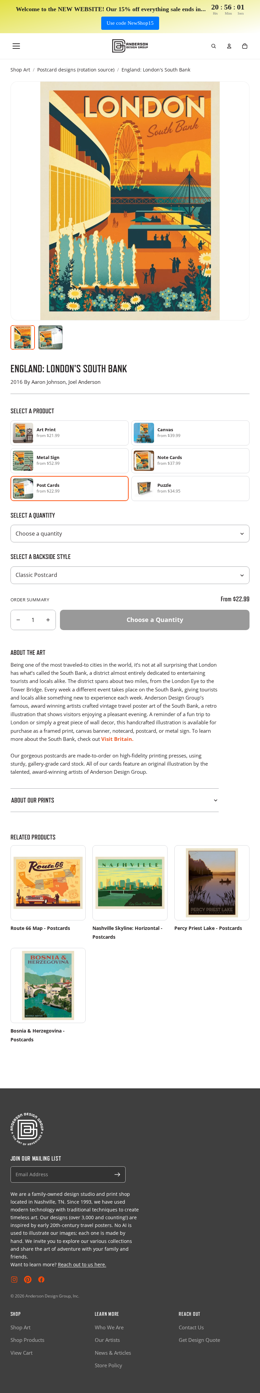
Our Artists (107, 1339)
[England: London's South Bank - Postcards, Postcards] (50, 337)
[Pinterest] (27, 1279)
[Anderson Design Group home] (130, 46)
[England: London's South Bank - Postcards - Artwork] (22, 337)
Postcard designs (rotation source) (75, 69)
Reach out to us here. (82, 1264)
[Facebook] (41, 1279)
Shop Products (27, 1339)
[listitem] (69, 432)
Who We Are (109, 1327)
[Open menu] (16, 46)
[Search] (213, 46)
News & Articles (113, 1352)
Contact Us (191, 1327)
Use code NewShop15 (130, 23)
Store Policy (108, 1365)
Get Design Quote (199, 1339)
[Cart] (245, 46)
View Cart (21, 1352)
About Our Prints (32, 800)
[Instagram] (14, 1279)
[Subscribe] (117, 1174)
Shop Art (20, 69)
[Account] (229, 46)
